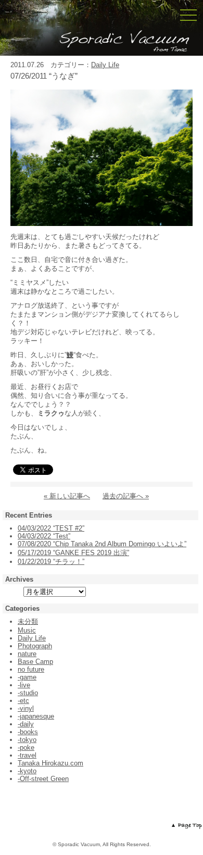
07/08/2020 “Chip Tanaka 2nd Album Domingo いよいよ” (102, 544)
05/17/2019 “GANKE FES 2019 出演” (73, 553)
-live (24, 685)
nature (27, 654)
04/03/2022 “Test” (44, 536)
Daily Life (105, 65)
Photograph (35, 646)
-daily (26, 724)
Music (27, 630)
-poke (26, 747)
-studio (28, 693)
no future (31, 669)
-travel (27, 755)
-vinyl (26, 708)
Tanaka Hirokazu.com (50, 763)
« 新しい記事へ (67, 496)
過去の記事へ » (126, 496)
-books (28, 732)
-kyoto (27, 771)
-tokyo (27, 740)
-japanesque (36, 716)
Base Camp (35, 661)
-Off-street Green (43, 779)
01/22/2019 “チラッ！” (51, 561)
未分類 (28, 621)
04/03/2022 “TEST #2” (51, 528)
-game (27, 677)
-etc (23, 701)
